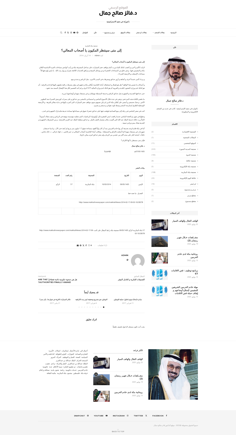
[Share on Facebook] (86, 245)
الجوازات (70, 354)
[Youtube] (74, 33)
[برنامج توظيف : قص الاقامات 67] (159, 274)
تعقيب (47, 363)
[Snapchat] (77, 33)
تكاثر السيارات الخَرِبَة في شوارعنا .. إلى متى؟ (54, 299)
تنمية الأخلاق (57, 366)
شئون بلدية (55, 370)
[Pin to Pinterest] (80, 245)
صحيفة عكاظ (173, 160)
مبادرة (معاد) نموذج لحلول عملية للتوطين (128, 299)
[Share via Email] (78, 245)
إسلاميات (65, 350)
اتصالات (58, 350)
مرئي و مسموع (109, 32)
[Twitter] (68, 33)
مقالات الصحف (159, 32)
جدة (50, 366)
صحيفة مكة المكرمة (173, 172)
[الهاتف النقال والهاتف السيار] (159, 224)
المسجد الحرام (82, 360)
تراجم (53, 363)
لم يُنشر (173, 184)
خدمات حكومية (71, 370)
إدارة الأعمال (74, 350)
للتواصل (85, 32)
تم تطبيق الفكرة (70, 366)
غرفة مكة (84, 373)
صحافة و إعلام (44, 370)
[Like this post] (89, 245)
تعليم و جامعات (82, 366)
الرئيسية (173, 32)
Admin (97, 55)
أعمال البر (84, 350)
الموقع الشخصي (173, 143)
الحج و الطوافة (61, 354)
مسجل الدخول (128, 326)
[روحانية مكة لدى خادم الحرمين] (159, 258)
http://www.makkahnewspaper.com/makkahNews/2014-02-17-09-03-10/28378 (111, 202)
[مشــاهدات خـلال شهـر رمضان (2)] (159, 241)
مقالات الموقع (125, 32)
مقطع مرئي (173, 195)
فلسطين (76, 373)
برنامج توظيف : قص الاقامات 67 (184, 272)
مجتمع (69, 373)
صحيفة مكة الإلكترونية (173, 166)
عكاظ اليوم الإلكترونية (173, 178)
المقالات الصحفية (173, 137)
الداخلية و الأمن (48, 354)
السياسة (84, 357)
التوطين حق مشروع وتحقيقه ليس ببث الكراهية (91, 299)
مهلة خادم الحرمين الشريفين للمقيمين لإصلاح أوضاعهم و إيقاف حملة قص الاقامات (185, 290)
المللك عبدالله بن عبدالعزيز (78, 363)
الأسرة (51, 350)
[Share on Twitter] (83, 245)
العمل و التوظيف (68, 357)
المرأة (59, 357)
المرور (53, 357)
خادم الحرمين (83, 370)
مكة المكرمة (61, 373)
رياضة (62, 370)
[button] (41, 303)
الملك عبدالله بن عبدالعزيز (66, 360)
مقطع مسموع (173, 201)
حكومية (45, 366)
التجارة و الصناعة (81, 354)
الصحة (78, 357)
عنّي (95, 32)
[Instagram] (71, 33)
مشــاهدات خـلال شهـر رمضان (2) (187, 239)
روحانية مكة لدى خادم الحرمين (188, 255)
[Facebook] (65, 33)
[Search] (61, 33)
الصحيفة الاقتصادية (173, 131)
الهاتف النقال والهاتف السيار (185, 221)
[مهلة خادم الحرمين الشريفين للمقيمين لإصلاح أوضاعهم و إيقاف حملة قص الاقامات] (159, 291)
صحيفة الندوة (173, 155)
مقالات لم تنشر (141, 32)
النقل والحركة (61, 363)
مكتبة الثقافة (51, 373)
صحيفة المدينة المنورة (173, 149)
